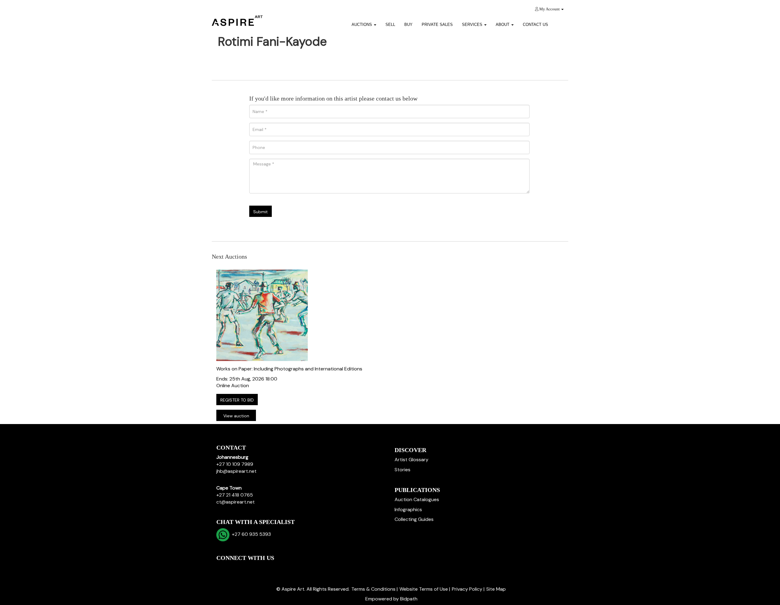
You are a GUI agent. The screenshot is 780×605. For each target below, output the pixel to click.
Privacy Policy (467, 589)
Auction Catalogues (417, 499)
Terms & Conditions (373, 589)
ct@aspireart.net (235, 502)
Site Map (496, 589)
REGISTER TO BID (237, 400)
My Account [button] (549, 9)
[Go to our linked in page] (235, 568)
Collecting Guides (414, 519)
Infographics (408, 509)
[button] (560, 22)
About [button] (503, 24)
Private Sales (437, 24)
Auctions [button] (362, 24)
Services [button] (473, 24)
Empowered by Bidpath (391, 599)
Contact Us (535, 24)
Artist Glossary (411, 459)
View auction (236, 416)
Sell (390, 24)
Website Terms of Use (423, 589)
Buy (408, 24)
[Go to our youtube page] (247, 568)
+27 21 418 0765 (234, 495)
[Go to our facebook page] (222, 568)
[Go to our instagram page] (260, 568)
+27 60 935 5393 (250, 534)
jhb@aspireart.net (236, 471)
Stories (402, 469)
